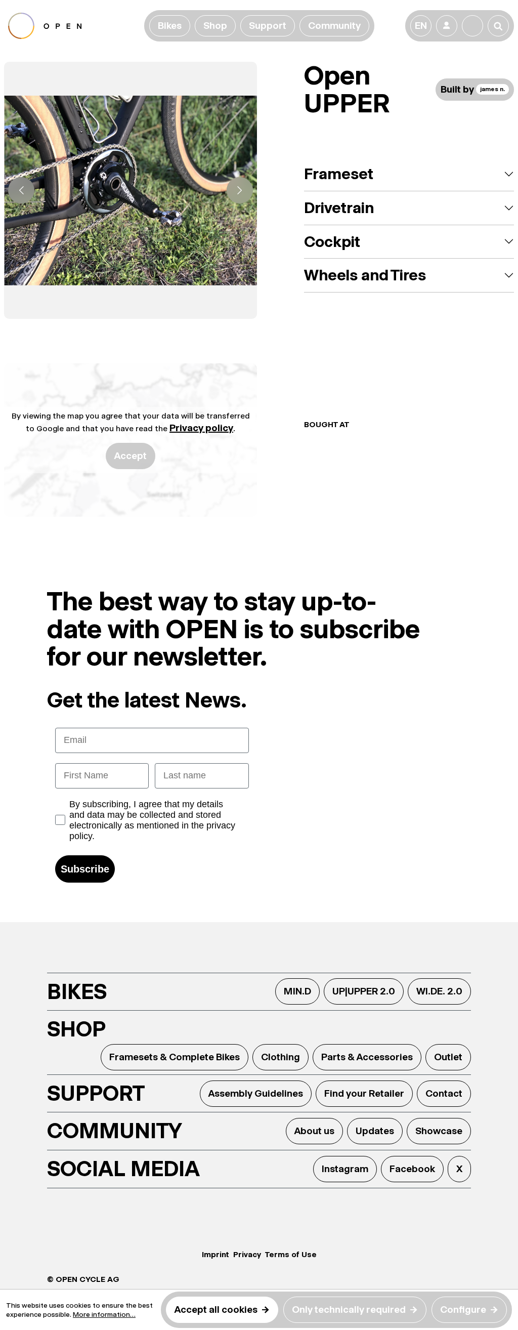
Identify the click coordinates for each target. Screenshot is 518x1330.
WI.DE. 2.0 (439, 991)
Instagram (345, 1169)
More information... (104, 1314)
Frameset (338, 173)
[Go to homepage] (74, 25)
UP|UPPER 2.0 (363, 991)
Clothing (280, 1057)
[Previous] (21, 190)
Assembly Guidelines (255, 1093)
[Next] (240, 190)
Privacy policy (201, 428)
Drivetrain (339, 207)
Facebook (412, 1169)
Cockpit (332, 241)
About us (314, 1131)
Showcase (438, 1131)
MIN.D (297, 991)
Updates (375, 1131)
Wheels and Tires (365, 275)
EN (421, 25)
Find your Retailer (364, 1093)
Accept (130, 456)
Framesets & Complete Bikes (174, 1057)
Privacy (247, 1254)
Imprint (215, 1254)
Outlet (448, 1057)
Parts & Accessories (367, 1057)
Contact (443, 1093)
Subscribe (85, 869)
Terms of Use (291, 1254)
